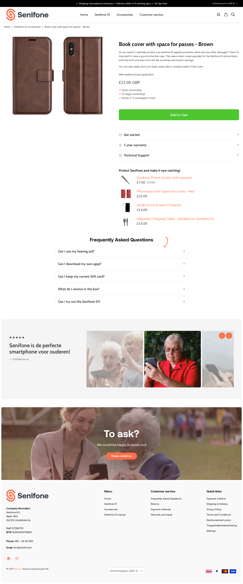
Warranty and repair (161, 514)
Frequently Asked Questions (166, 498)
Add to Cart (179, 115)
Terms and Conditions (219, 514)
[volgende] (229, 336)
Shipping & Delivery (217, 503)
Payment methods (161, 509)
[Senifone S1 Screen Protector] (126, 207)
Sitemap (211, 530)
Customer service (151, 14)
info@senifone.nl (22, 547)
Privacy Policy (214, 509)
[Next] (170, 3)
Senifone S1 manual (114, 514)
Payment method (216, 498)
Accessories (125, 14)
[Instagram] (17, 558)
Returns (155, 503)
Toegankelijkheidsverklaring (222, 525)
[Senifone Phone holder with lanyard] (126, 180)
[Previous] (72, 3)
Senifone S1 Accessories (27, 26)
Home (84, 14)
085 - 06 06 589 (23, 541)
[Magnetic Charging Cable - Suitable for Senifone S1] (126, 221)
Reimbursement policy (219, 520)
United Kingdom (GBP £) (223, 3)
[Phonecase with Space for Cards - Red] (126, 193)
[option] (58, 76)
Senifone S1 (102, 14)
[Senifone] (27, 15)
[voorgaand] (222, 336)
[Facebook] (8, 558)
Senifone (17, 569)
